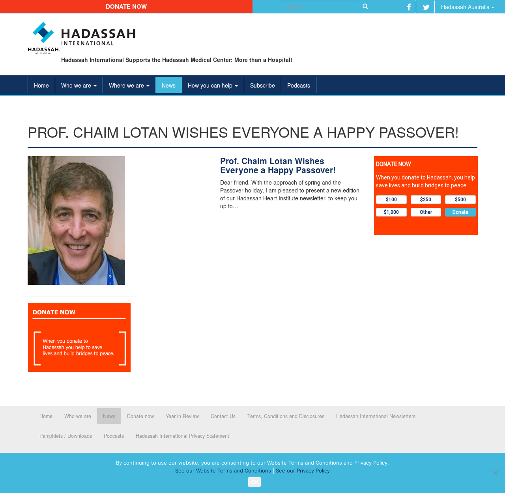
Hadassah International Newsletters (375, 416)
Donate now (126, 6)
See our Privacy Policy (303, 470)
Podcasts (298, 85)
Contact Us (223, 416)
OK (254, 482)
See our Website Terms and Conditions (223, 470)
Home (41, 85)
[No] (495, 473)
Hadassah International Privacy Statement (182, 435)
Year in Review (182, 416)
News (169, 85)
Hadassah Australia (466, 7)
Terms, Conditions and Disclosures (285, 416)
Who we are (77, 85)
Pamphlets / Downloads (65, 435)
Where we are (127, 85)
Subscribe (262, 85)
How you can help (211, 85)
